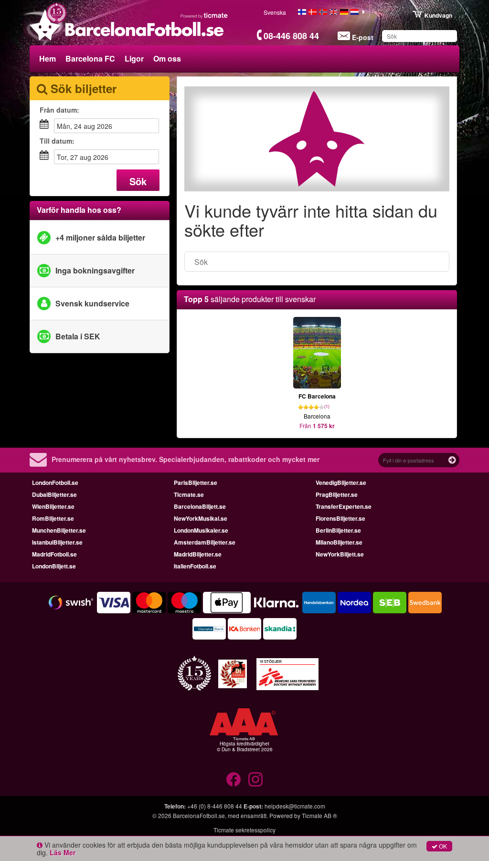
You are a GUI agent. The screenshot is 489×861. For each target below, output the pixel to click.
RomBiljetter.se (53, 518)
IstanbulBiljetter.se (57, 542)
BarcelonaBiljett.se (200, 506)
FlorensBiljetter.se (340, 518)
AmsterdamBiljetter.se (204, 542)
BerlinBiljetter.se (338, 530)
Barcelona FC (90, 58)
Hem (47, 58)
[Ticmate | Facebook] (233, 779)
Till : (57, 141)
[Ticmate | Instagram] (255, 779)
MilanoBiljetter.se (339, 542)
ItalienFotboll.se (195, 566)
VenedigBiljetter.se (341, 482)
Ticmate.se (189, 494)
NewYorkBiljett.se (340, 554)
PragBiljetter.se (337, 494)
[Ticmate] (204, 15)
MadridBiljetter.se (198, 554)
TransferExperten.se (344, 506)
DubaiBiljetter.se (54, 494)
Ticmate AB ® (319, 815)
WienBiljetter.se (53, 506)
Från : (59, 110)
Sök (138, 181)
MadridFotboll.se (54, 554)
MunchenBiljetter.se (59, 530)
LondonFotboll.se (55, 482)
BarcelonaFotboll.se (199, 815)
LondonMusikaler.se (201, 530)
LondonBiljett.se (54, 566)
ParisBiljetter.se (195, 482)
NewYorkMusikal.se (200, 518)
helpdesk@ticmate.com (295, 806)
